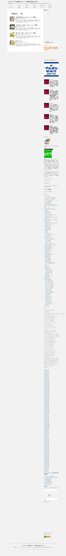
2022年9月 (45, 399)
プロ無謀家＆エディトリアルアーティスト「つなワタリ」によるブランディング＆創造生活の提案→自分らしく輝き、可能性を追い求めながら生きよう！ (33, 547)
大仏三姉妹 (52, 353)
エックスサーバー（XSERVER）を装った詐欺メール (52, 336)
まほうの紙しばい (23, 26)
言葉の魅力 (46, 266)
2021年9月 (45, 413)
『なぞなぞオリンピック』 (49, 303)
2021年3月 (45, 420)
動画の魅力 (46, 278)
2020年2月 (45, 435)
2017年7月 (45, 467)
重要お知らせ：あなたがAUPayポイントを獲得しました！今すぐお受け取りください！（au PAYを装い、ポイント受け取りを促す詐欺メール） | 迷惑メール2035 (54, 119)
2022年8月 (45, 400)
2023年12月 (46, 382)
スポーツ (46, 264)
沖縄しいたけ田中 (47, 360)
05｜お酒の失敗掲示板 (47, 480)
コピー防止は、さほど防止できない (50, 339)
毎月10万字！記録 (47, 225)
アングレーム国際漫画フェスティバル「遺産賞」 (51, 334)
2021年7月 (45, 415)
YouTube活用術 (47, 203)
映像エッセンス (47, 221)
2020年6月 (45, 430)
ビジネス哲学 (47, 241)
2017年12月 (46, 465)
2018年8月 (45, 456)
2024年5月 (45, 376)
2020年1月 (45, 436)
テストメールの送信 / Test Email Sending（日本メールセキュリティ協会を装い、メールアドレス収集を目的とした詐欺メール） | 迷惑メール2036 (54, 108)
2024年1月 (45, 381)
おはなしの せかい (26, 19)
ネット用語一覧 (47, 270)
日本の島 (46, 295)
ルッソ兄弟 (54, 351)
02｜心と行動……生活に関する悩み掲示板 (50, 477)
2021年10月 (46, 412)
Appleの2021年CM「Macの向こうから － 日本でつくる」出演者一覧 (54, 313)
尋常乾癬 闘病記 (47, 256)
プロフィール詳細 (48, 178)
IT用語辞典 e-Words (47, 317)
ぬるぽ (45, 332)
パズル (31, 19)
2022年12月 (46, 396)
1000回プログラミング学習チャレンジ (51, 217)
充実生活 (27, 7)
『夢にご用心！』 (23, 34)
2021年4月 (45, 419)
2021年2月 (45, 421)
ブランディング (47, 227)
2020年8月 (45, 428)
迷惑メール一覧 (47, 250)
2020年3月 (45, 434)
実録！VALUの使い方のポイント (50, 244)
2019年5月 (45, 445)
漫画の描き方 (47, 218)
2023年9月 (45, 385)
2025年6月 (45, 369)
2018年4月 (45, 460)
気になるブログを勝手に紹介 (49, 204)
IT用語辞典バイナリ (54, 317)
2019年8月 (45, 442)
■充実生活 (45, 257)
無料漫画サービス (55, 360)
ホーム (11, 5)
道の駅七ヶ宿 (46, 365)
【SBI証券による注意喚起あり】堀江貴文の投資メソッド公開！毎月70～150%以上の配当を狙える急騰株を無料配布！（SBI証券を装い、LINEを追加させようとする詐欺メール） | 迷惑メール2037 (54, 96)
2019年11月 (46, 438)
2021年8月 (45, 414)
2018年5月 (45, 459)
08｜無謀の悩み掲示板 (47, 484)
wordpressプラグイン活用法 (49, 198)
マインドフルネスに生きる (49, 234)
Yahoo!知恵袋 (52, 320)
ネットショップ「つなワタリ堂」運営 (50, 219)
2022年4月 (45, 405)
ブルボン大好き (47, 293)
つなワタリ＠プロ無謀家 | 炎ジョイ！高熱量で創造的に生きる (23, 1)
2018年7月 (45, 457)
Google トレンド (51, 315)
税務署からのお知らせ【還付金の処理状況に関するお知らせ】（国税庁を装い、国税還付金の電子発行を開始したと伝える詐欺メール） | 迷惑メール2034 (54, 130)
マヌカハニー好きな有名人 (48, 351)
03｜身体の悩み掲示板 (47, 478)
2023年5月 (45, 390)
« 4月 (45, 500)
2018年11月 (46, 452)
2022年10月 (46, 398)
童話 (19, 19)
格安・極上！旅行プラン (49, 286)
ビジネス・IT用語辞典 (48, 271)
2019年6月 (45, 444)
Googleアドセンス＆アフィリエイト (50, 199)
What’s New (47, 183)
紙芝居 (32, 27)
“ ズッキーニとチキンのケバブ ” (49, 325)
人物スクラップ (47, 242)
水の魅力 (46, 273)
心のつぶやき (47, 235)
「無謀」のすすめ (42, 5)
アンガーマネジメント (50, 332)
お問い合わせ (50, 7)
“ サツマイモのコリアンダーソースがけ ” (50, 322)
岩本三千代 (46, 355)
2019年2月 (45, 449)
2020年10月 (46, 426)
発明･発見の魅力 (47, 277)
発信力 (46, 232)
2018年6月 (45, 458)
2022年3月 (45, 406)
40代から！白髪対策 (48, 248)
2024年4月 (45, 377)
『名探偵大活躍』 (23, 18)
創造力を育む (47, 226)
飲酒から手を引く (47, 281)
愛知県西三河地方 (51, 355)
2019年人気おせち (48, 288)
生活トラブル (11, 7)
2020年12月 (46, 423)
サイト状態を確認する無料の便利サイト (50, 341)
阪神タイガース (51, 365)
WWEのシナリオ (47, 320)
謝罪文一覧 (46, 255)
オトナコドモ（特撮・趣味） (49, 263)
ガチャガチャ (34, 19)
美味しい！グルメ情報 (48, 287)
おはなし (17, 19)
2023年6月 (45, 389)
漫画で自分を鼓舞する (49, 262)
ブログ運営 (19, 5)
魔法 (30, 27)
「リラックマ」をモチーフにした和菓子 (50, 327)
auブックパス (46, 315)
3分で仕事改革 (47, 211)
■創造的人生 (46, 220)
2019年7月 (45, 443)
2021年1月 (45, 422)
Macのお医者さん (47, 213)
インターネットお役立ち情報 (49, 197)
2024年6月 (45, 375)
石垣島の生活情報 (47, 296)
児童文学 (22, 19)
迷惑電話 (46, 251)
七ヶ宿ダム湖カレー (47, 353)
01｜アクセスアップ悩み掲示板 (49, 476)
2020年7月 (45, 429)
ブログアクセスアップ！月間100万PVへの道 (51, 205)
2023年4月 (45, 391)
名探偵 (37, 19)
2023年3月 (45, 392)
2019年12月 (46, 437)
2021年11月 (46, 411)
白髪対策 (19, 7)
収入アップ (26, 5)
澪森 (51, 360)
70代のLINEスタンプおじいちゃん (49, 310)
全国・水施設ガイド (48, 274)
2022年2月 (45, 407)
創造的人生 (50, 5)
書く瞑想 (34, 7)
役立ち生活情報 (47, 279)
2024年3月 (45, 378)
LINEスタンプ (47, 212)
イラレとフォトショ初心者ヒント (50, 214)
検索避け (57, 358)
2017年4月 (45, 471)
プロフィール (42, 7)
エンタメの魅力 (47, 258)
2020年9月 (45, 427)
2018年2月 (45, 463)
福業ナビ (34, 5)
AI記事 (46, 210)
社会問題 (46, 249)
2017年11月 (46, 466)
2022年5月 (45, 404)
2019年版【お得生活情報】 (49, 292)
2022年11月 (46, 397)
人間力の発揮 (47, 228)
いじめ (45, 329)
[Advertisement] (51, 26)
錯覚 (45, 265)
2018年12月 (46, 451)
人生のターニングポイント (49, 243)
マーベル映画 (47, 259)
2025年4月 (45, 370)
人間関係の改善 (47, 229)
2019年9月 (45, 441)
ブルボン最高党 (47, 294)
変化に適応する (47, 233)
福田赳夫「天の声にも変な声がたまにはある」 (51, 362)
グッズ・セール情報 (48, 280)
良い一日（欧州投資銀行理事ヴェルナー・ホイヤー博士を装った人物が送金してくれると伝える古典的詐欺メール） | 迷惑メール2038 (54, 84)
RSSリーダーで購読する (48, 191)
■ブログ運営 (46, 196)
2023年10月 (46, 384)
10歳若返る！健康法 (48, 247)
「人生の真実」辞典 (48, 272)
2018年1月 (45, 464)
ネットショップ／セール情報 (49, 346)
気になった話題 (47, 240)
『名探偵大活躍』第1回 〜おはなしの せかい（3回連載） (25, 17)
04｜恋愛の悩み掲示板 (47, 479)
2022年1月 (45, 408)
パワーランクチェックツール (49, 348)
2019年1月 (45, 450)
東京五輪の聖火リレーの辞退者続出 (50, 358)
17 (47, 495)
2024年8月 (45, 374)
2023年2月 (45, 393)
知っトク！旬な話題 (48, 285)
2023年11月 (46, 383)
